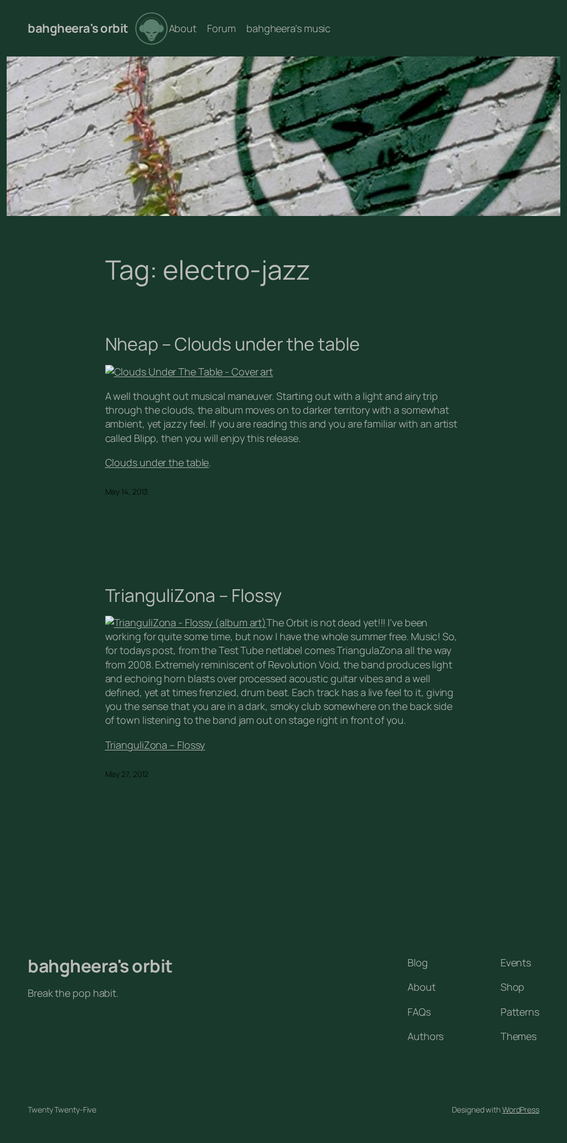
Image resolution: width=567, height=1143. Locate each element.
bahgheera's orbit (78, 28)
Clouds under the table (157, 462)
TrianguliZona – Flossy (193, 595)
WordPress (520, 1109)
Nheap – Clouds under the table (232, 344)
